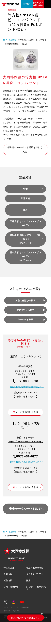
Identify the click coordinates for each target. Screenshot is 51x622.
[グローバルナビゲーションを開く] (47, 4)
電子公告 (7, 610)
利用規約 (16, 610)
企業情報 (8, 574)
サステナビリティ (34, 574)
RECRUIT (27, 4)
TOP (5, 40)
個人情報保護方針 (23, 607)
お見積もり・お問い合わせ (38, 3)
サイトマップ (9, 607)
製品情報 (12, 40)
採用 (28, 580)
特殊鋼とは (9, 567)
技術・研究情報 (11, 586)
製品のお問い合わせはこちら (25, 617)
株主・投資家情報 (34, 567)
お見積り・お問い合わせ (36, 587)
